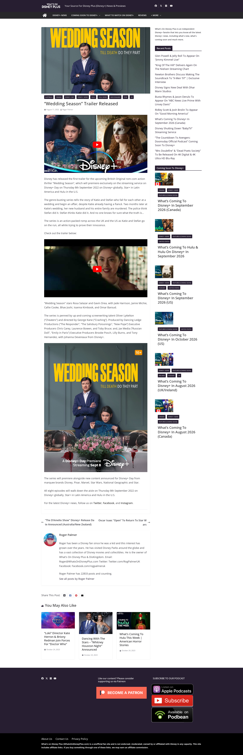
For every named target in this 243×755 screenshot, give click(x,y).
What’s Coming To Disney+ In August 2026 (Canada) (176, 431)
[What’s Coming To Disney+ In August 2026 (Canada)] (164, 401)
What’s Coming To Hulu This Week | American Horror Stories (131, 639)
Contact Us (62, 739)
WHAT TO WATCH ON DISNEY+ (119, 15)
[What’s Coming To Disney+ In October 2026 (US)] (164, 314)
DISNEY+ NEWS (60, 15)
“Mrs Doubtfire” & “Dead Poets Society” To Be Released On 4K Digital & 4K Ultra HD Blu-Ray (178, 154)
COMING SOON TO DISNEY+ (84, 15)
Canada (58, 97)
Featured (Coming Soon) (168, 195)
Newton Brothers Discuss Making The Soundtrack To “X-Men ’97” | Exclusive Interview (177, 78)
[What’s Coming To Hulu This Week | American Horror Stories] (133, 614)
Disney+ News (83, 97)
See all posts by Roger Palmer (76, 578)
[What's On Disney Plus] (44, 15)
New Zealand (115, 97)
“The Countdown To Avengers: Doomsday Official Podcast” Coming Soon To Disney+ (176, 141)
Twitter (97, 503)
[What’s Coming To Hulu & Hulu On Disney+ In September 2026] (164, 221)
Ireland (162, 376)
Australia (48, 97)
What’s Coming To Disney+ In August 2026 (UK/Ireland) (176, 385)
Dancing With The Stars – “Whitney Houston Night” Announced (93, 644)
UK (132, 97)
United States (164, 241)
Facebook (108, 503)
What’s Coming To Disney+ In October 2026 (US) (177, 339)
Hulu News (103, 97)
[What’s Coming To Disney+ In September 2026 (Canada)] (164, 175)
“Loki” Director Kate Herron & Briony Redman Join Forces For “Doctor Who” (57, 638)
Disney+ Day (69, 97)
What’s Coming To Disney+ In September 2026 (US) (175, 298)
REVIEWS (142, 15)
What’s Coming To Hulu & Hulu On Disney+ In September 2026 (178, 251)
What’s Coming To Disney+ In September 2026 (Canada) (175, 205)
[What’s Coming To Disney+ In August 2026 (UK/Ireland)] (164, 355)
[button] (99, 15)
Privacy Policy (80, 739)
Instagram (127, 503)
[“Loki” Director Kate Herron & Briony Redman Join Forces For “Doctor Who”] (58, 614)
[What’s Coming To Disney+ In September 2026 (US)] (164, 267)
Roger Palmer (67, 109)
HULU (93, 97)
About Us (46, 739)
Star (125, 97)
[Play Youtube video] (97, 145)
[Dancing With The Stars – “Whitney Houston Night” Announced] (95, 614)
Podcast (162, 288)
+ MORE (154, 15)
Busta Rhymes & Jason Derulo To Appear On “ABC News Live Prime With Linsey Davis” (178, 100)
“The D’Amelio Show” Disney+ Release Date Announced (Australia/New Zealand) (69, 522)
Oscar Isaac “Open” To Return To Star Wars (122, 522)
